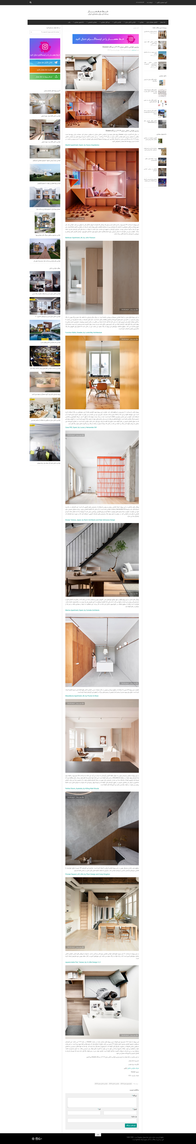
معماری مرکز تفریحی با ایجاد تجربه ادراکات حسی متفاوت (150, 180)
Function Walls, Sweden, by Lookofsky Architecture (83, 332)
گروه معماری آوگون (162, 2)
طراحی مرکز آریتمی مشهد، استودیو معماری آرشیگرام (46, 160)
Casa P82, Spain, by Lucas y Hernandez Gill (81, 427)
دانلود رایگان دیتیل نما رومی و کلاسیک (150, 80)
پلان (69, 22)
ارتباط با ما (149, 2)
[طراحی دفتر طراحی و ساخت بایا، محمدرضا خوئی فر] (45, 248)
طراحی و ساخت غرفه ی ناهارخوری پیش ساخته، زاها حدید (45, 368)
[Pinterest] (33, 1138)
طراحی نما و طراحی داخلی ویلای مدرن (50, 342)
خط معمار (162, 22)
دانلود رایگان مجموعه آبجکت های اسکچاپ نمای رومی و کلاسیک (150, 91)
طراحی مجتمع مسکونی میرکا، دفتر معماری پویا (48, 235)
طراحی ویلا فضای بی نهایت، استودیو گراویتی (48, 183)
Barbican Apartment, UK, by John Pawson (80, 237)
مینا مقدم (134, 50)
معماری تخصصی (92, 22)
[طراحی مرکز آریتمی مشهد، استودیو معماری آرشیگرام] (45, 151)
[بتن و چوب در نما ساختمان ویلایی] (162, 55)
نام (99, 1109)
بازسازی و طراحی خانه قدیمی (150, 31)
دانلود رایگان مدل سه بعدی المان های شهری (150, 101)
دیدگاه (134, 1096)
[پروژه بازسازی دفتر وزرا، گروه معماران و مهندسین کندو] (45, 382)
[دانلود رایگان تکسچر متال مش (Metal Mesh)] (162, 124)
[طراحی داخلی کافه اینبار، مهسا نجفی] (45, 103)
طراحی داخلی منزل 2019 (101, 1084)
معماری (142, 22)
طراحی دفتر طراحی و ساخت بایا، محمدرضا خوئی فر (47, 261)
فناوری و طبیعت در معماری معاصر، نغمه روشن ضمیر (150, 138)
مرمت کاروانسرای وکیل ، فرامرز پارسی (150, 159)
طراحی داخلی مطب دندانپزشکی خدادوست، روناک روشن (150, 64)
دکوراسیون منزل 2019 (126, 1084)
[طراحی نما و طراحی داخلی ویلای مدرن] (45, 330)
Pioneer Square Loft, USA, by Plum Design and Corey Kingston (87, 874)
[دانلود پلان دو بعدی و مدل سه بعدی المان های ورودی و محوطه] (162, 114)
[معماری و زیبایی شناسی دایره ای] (162, 172)
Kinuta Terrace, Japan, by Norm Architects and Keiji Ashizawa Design (90, 520)
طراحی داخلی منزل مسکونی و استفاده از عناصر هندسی (45, 420)
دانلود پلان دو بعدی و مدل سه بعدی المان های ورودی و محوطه (150, 112)
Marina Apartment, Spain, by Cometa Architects (82, 610)
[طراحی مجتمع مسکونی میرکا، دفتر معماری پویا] (45, 223)
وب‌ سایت (134, 1116)
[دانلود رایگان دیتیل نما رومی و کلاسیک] (162, 83)
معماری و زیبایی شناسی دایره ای (150, 169)
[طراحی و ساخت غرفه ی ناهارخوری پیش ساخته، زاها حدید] (45, 356)
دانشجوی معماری (79, 22)
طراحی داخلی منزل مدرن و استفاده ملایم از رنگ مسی (46, 294)
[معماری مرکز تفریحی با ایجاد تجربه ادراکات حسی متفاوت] (162, 182)
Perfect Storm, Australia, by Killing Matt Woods (82, 788)
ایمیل (135, 1109)
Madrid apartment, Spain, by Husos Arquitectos (82, 145)
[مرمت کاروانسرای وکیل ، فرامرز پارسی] (162, 162)
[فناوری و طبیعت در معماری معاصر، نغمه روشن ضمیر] (162, 141)
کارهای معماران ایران (151, 22)
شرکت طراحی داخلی (133, 1068)
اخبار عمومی (136, 28)
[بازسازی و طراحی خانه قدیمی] (162, 35)
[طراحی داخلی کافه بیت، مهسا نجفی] (45, 129)
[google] (40, 1138)
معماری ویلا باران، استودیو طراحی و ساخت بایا (48, 209)
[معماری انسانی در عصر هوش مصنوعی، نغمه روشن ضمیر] (162, 151)
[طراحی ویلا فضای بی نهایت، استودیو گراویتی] (45, 172)
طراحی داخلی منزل (130, 22)
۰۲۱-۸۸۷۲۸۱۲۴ (140, 2)
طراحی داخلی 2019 (114, 1084)
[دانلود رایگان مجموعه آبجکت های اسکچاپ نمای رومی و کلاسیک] (162, 93)
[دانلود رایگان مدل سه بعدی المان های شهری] (162, 103)
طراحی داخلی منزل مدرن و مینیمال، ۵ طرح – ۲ (47, 316)
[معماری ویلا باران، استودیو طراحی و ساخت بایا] (45, 197)
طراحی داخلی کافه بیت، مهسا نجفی (51, 142)
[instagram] (36, 1138)
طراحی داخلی (117, 22)
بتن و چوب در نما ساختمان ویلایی (150, 53)
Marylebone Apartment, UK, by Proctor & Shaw (82, 696)
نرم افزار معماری (105, 22)
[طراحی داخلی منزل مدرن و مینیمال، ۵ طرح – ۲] (45, 305)
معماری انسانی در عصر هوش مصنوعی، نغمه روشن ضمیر (150, 149)
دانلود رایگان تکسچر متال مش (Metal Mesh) (150, 121)
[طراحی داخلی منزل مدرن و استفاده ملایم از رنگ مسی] (45, 281)
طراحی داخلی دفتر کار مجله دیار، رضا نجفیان (48, 463)
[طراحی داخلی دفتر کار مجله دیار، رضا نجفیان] (45, 442)
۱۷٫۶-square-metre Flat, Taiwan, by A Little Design (83, 962)
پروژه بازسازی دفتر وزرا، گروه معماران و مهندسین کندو (46, 394)
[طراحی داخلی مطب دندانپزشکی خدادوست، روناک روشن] (162, 66)
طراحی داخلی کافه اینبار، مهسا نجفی (50, 116)
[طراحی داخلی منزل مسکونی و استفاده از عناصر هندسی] (45, 408)
